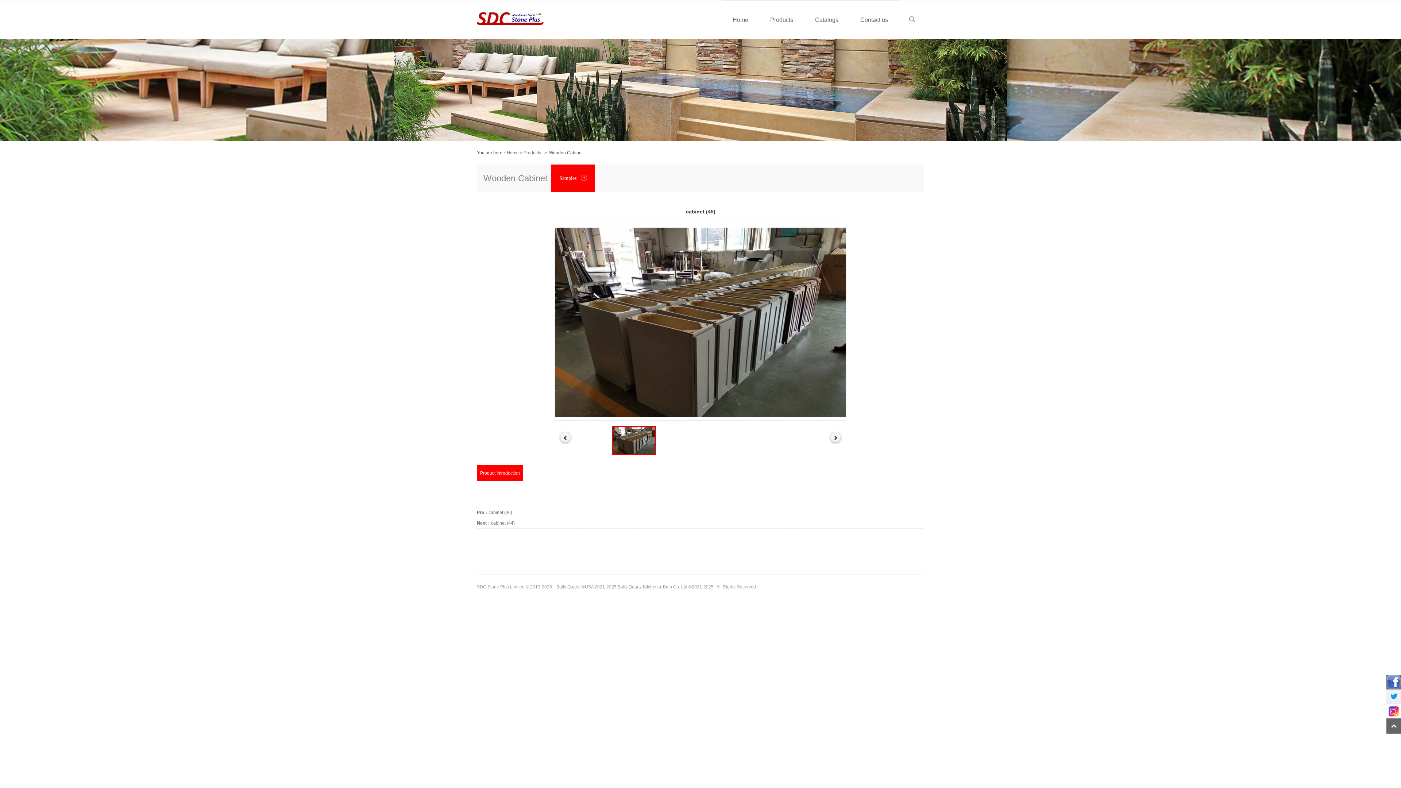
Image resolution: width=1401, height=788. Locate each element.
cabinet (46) (494, 512)
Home (513, 152)
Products (532, 152)
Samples (568, 178)
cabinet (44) (496, 523)
